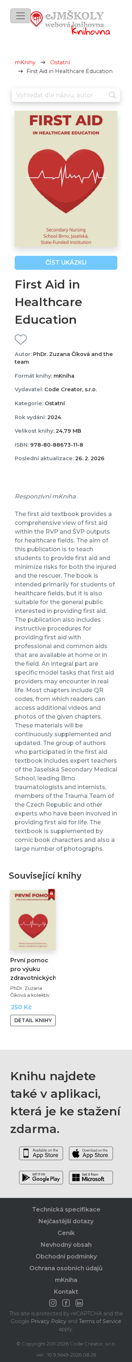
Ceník (66, 1233)
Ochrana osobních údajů (66, 1268)
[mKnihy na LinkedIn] (79, 1303)
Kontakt (66, 1291)
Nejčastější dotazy (66, 1221)
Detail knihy (33, 1020)
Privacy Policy (48, 1321)
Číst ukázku (66, 262)
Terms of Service (100, 1321)
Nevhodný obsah (66, 1244)
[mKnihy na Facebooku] (66, 1303)
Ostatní (60, 62)
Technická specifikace (66, 1209)
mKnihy (25, 62)
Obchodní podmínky (66, 1256)
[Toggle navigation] (20, 15)
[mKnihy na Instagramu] (52, 1303)
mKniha (66, 1279)
